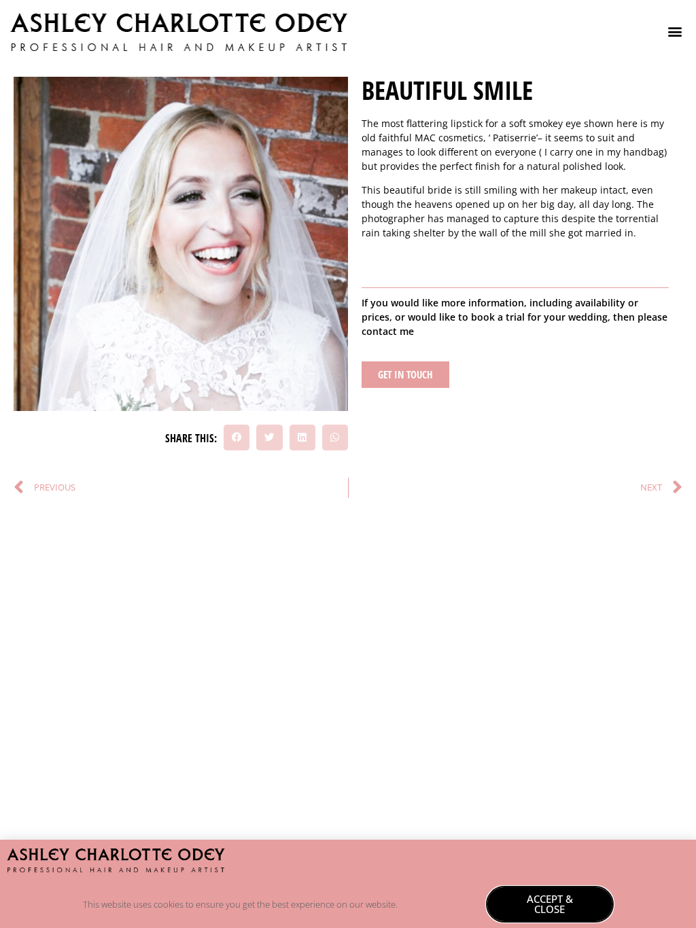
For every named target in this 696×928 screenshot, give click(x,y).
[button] (674, 31)
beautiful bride (417, 189)
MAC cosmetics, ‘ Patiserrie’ (476, 137)
